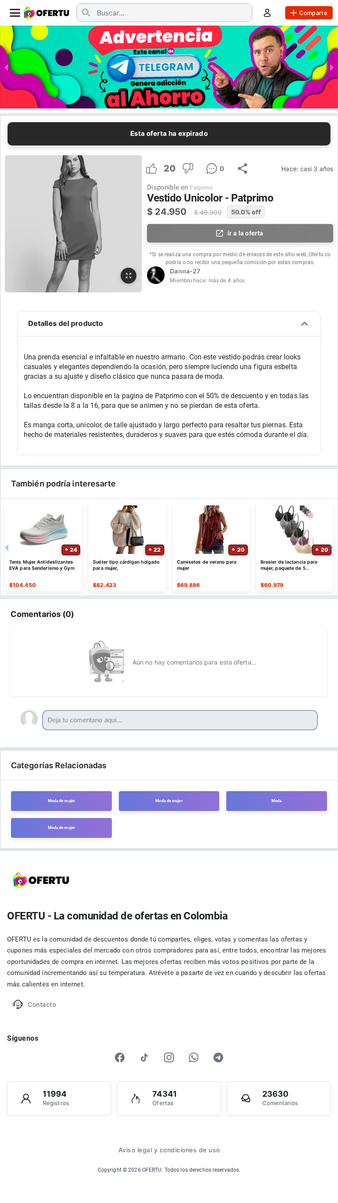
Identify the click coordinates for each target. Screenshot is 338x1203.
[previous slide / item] (6, 67)
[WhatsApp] (193, 1057)
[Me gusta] (151, 168)
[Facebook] (119, 1057)
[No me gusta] (188, 168)
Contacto (42, 1004)
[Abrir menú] (15, 12)
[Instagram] (169, 1057)
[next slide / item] (332, 67)
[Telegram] (218, 1057)
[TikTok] (144, 1057)
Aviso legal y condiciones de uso (169, 1150)
